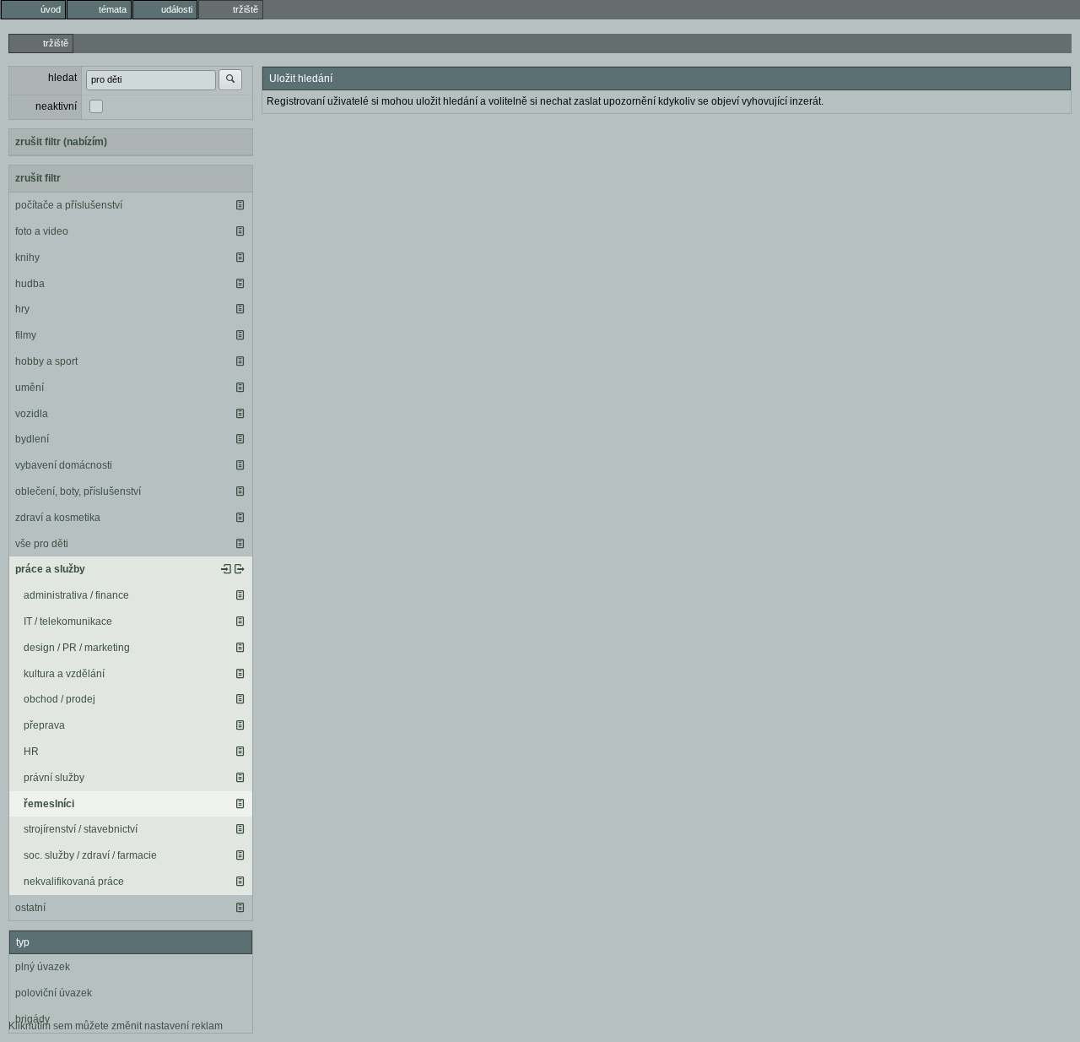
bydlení (32, 439)
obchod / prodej (59, 699)
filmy (25, 335)
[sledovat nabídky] (239, 569)
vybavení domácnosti (63, 465)
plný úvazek (42, 967)
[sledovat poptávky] (226, 569)
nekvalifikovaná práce (74, 881)
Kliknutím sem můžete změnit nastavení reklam (115, 1026)
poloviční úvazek (53, 993)
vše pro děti (41, 544)
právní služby (54, 778)
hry (22, 309)
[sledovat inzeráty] (239, 205)
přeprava (44, 725)
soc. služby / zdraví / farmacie (90, 855)
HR (31, 751)
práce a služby (50, 569)
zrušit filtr (38, 178)
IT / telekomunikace (68, 621)
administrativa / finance (76, 595)
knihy (27, 257)
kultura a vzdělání (64, 674)
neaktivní (56, 106)
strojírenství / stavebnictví (81, 829)
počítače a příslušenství (68, 205)
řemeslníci (49, 804)
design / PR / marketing (77, 648)
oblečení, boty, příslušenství (78, 491)
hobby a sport (46, 361)
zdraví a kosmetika (57, 518)
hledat (62, 78)
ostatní (30, 908)
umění (29, 387)
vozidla (31, 414)
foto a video (41, 231)
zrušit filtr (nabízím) (61, 142)
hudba (30, 284)
